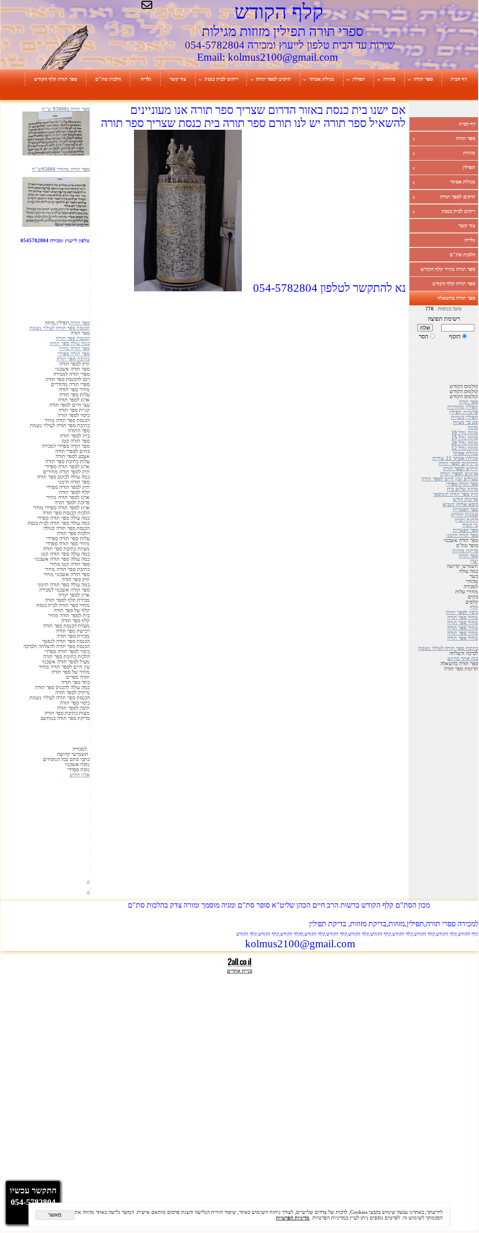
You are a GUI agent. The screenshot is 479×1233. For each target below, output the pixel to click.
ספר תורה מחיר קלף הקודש (448, 269)
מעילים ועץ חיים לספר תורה (450, 478)
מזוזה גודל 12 (464, 448)
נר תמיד (470, 525)
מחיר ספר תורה (462, 617)
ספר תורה (423, 79)
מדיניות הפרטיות (293, 1217)
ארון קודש (80, 774)
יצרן (474, 561)
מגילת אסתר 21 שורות (455, 458)
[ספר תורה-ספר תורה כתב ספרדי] (56, 225)
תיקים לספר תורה (273, 79)
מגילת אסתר (321, 79)
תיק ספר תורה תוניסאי (455, 494)
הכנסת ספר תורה (73, 338)
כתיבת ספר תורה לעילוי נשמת (448, 648)
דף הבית (459, 79)
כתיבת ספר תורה (73, 358)
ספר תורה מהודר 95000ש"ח (61, 169)
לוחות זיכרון (466, 519)
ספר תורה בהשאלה (456, 298)
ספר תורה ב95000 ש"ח (66, 109)
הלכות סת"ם (108, 79)
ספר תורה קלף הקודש (55, 79)
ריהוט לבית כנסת (221, 79)
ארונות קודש (465, 499)
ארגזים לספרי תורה (459, 473)
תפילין (358, 79)
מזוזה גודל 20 (464, 442)
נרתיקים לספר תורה (458, 463)
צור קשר (177, 79)
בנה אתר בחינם (462, 658)
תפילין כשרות (464, 417)
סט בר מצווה (465, 422)
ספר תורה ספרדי (462, 483)
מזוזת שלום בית (462, 489)
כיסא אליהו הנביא (460, 504)
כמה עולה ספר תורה (70, 343)
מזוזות (389, 79)
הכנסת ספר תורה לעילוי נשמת (59, 328)
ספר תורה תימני (462, 535)
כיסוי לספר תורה (462, 612)
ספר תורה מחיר (74, 348)
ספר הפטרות (465, 509)
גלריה (146, 79)
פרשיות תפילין (463, 412)
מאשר (55, 1215)
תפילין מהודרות (462, 406)
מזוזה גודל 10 (464, 432)
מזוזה (473, 427)
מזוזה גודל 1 (464, 437)
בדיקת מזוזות (465, 550)
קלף (474, 607)
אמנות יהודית (464, 514)
